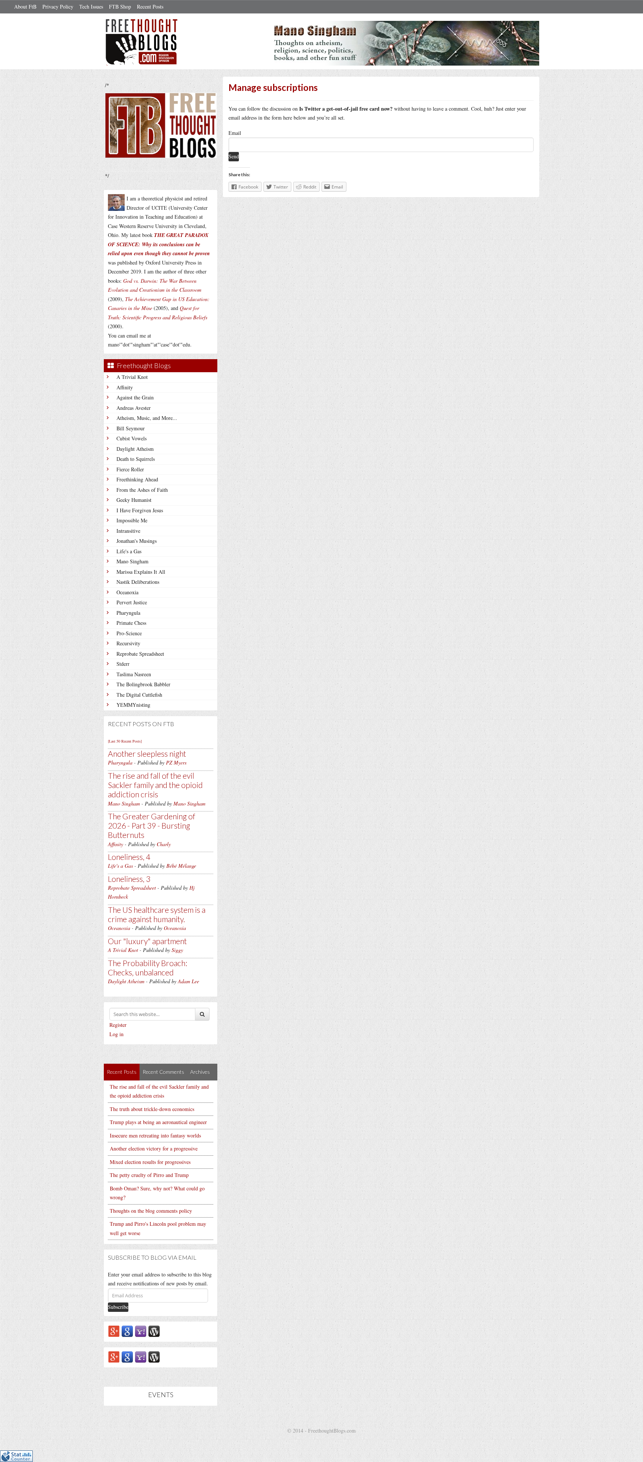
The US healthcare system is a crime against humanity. (156, 914)
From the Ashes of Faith (142, 489)
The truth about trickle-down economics (152, 1109)
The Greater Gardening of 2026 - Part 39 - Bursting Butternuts (151, 825)
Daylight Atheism (135, 448)
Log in (116, 1034)
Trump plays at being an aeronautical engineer (158, 1122)
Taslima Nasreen (133, 674)
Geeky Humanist (133, 499)
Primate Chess (131, 622)
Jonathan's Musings (136, 540)
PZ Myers (176, 762)
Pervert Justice (131, 602)
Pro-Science (129, 633)
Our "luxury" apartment (147, 941)
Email (234, 132)
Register (118, 1024)
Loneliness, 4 (129, 856)
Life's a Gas (128, 551)
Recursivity (128, 643)
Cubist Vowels (131, 438)
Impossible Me (131, 520)
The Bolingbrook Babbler (143, 684)
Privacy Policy (57, 6)
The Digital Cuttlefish (139, 694)
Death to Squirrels (135, 458)
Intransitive (128, 530)
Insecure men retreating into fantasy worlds (155, 1135)
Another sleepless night (147, 753)
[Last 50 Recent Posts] (125, 741)
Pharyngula (128, 612)
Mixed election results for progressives (150, 1161)
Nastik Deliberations (137, 581)
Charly (164, 844)
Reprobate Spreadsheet (140, 653)
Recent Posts (150, 6)
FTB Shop (120, 6)
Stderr (122, 663)
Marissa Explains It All (140, 571)
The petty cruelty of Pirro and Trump (149, 1174)
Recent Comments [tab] (163, 1072)
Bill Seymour (130, 428)
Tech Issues (91, 6)
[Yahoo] (141, 1330)
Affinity (124, 387)
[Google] (127, 1330)
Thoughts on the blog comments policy (151, 1210)
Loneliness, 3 (129, 878)
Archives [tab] (200, 1072)
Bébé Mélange (181, 865)
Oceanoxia (127, 592)
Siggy (177, 949)
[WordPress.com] (154, 1330)
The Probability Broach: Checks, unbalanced (147, 967)
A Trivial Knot (132, 376)
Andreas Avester (133, 407)
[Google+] (114, 1330)
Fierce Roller (130, 469)
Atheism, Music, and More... (146, 417)
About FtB (25, 6)
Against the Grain (135, 397)
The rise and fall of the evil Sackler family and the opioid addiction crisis (155, 785)
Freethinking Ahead (137, 479)
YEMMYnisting (133, 704)
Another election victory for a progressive (154, 1148)
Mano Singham (132, 561)
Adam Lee (188, 981)
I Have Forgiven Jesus (139, 510)
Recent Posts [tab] (122, 1072)
